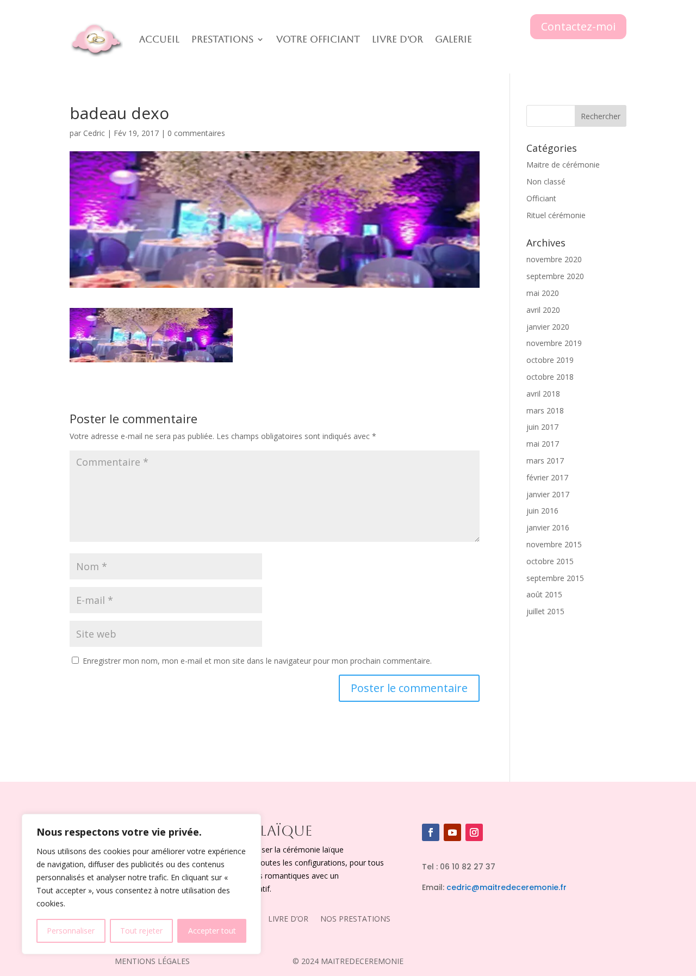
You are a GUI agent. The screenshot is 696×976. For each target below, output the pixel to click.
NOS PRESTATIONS (355, 919)
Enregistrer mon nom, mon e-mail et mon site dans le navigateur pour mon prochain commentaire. (257, 661)
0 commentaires (196, 133)
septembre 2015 (555, 578)
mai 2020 (542, 293)
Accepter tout (212, 930)
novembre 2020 (554, 259)
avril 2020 (543, 310)
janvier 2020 (547, 327)
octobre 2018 (550, 377)
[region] (141, 884)
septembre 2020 (555, 276)
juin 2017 (542, 427)
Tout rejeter (141, 930)
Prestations (222, 39)
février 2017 (547, 477)
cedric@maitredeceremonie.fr (506, 887)
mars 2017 (545, 460)
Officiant (541, 198)
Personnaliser (71, 930)
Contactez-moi (578, 26)
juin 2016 (542, 510)
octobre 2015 (550, 561)
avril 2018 (543, 393)
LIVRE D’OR (288, 919)
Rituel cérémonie (556, 215)
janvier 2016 (547, 527)
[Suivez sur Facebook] (430, 832)
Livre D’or (397, 39)
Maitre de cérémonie (563, 164)
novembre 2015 (554, 544)
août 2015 (544, 594)
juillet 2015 (545, 611)
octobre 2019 (550, 360)
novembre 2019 (554, 343)
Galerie (453, 39)
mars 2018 (545, 410)
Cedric (94, 133)
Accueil (159, 39)
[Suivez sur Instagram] (474, 832)
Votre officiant (318, 39)
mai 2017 (542, 443)
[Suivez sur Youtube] (452, 832)
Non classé (546, 181)
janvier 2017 (547, 494)
